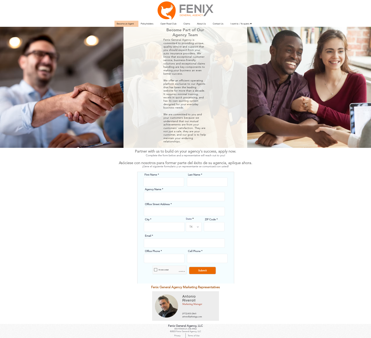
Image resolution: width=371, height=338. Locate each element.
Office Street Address (157, 204)
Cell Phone (194, 251)
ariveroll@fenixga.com (192, 316)
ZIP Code (210, 219)
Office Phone (152, 251)
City (147, 219)
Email (148, 235)
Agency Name (153, 189)
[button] (242, 24)
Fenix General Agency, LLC (185, 325)
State (189, 219)
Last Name (194, 174)
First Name (150, 174)
